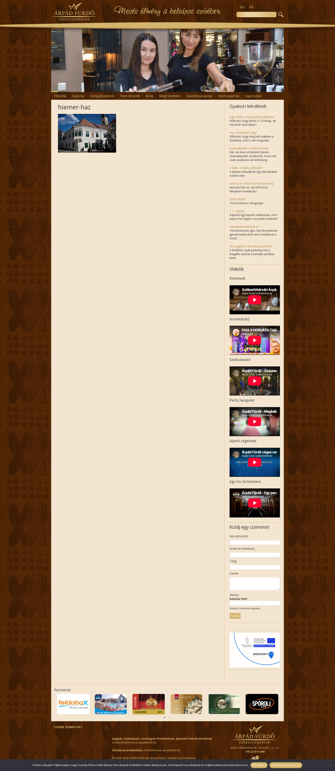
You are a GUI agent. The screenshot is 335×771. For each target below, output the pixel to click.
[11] (175, 88)
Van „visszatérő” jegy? (243, 132)
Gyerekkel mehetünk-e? (244, 227)
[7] (159, 88)
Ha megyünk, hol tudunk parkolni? (251, 246)
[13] (183, 88)
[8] (163, 88)
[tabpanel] (262, 704)
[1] (135, 88)
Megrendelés (170, 96)
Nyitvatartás (228, 96)
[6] (155, 88)
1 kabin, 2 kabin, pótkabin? (246, 168)
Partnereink (130, 96)
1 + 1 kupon (237, 211)
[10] (171, 88)
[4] (147, 88)
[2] (139, 88)
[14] (187, 88)
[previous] (56, 60)
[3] (143, 88)
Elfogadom (259, 765)
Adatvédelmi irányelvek (285, 765)
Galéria (78, 96)
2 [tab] (170, 717)
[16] (196, 88)
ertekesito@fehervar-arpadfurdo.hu (134, 742)
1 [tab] (165, 717)
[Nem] (330, 765)
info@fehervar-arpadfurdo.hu (162, 750)
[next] (279, 60)
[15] (192, 88)
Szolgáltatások (102, 96)
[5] (151, 88)
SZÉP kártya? (238, 199)
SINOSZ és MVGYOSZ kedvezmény (251, 183)
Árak (149, 96)
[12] (179, 88)
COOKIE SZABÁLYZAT (68, 727)
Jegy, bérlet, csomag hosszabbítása (252, 117)
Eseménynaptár (199, 96)
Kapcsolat (253, 96)
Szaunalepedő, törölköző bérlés (249, 148)
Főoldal (60, 96)
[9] (167, 88)
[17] (200, 88)
